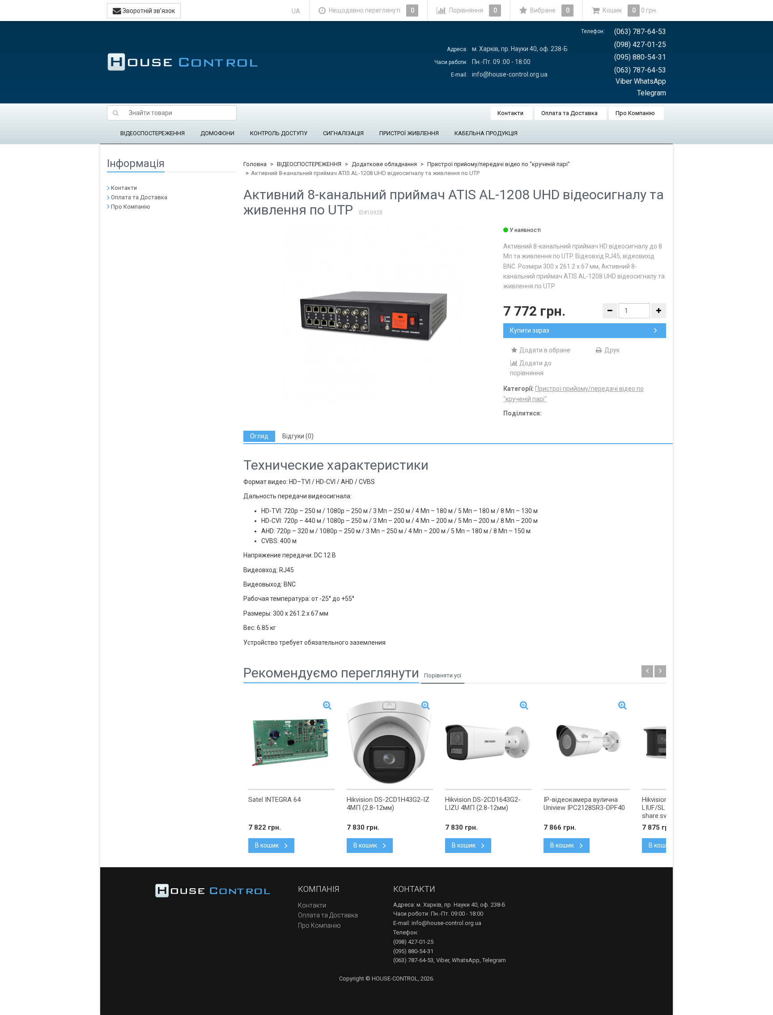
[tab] (259, 436)
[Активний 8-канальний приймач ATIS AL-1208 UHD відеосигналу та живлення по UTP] (373, 315)
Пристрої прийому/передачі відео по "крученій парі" (498, 164)
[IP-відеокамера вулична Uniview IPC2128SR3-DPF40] (587, 742)
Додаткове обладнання (384, 164)
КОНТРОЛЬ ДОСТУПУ (278, 133)
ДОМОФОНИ (217, 133)
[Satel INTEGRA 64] (291, 742)
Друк (611, 350)
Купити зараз (529, 330)
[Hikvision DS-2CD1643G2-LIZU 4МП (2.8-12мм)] (488, 742)
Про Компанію (635, 113)
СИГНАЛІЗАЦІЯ (343, 133)
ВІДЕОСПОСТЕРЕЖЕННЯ (152, 133)
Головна (255, 164)
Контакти (510, 113)
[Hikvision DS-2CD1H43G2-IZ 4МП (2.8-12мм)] (390, 742)
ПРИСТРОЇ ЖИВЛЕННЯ (409, 133)
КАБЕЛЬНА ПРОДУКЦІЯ (486, 133)
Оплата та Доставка (569, 113)
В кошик (267, 845)
